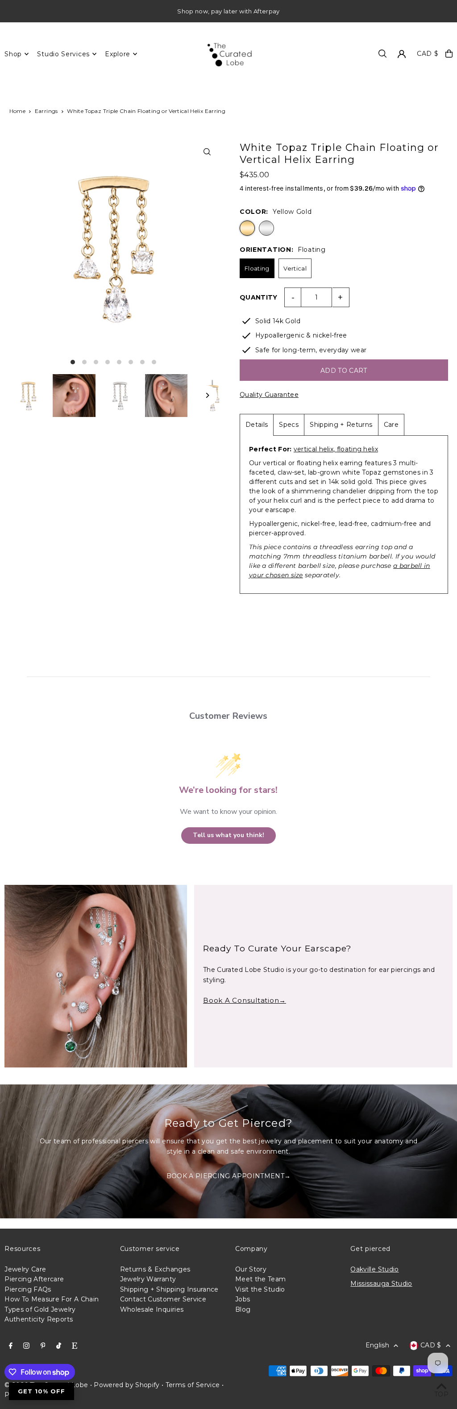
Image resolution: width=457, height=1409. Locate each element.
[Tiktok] (58, 1346)
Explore (117, 54)
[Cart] (449, 54)
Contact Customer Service (163, 1299)
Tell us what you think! (228, 835)
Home (17, 111)
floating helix (357, 449)
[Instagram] (26, 1346)
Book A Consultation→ (244, 1000)
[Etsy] (74, 1346)
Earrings (46, 111)
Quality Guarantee (269, 394)
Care (391, 425)
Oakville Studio (374, 1269)
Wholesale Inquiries (152, 1309)
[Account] (402, 54)
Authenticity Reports (38, 1319)
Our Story (250, 1269)
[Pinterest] (43, 1346)
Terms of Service (193, 1385)
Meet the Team (260, 1279)
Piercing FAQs (27, 1289)
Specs (289, 425)
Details (256, 425)
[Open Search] (382, 54)
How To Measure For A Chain (51, 1299)
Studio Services (63, 54)
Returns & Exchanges (155, 1269)
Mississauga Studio (381, 1284)
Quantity (259, 297)
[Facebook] (10, 1346)
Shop (13, 54)
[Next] (207, 395)
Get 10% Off (41, 1391)
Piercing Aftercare (34, 1279)
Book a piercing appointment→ (228, 1176)
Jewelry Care (25, 1269)
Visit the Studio (260, 1289)
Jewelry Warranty (148, 1279)
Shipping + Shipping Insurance (169, 1289)
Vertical (295, 268)
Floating (257, 268)
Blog (242, 1309)
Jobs (242, 1299)
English (377, 1345)
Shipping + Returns (341, 425)
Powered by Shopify (126, 1385)
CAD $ (428, 54)
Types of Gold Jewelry (39, 1309)
